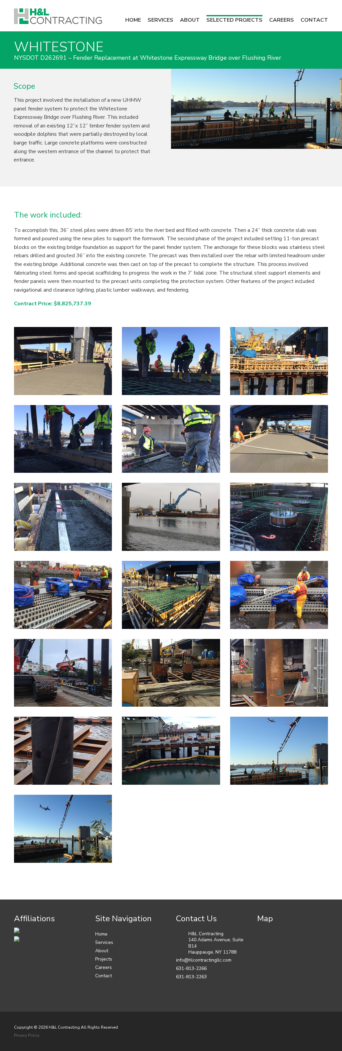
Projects (103, 959)
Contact (103, 976)
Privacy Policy (26, 1035)
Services (104, 942)
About (101, 951)
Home (101, 934)
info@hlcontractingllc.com (203, 960)
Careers (103, 967)
